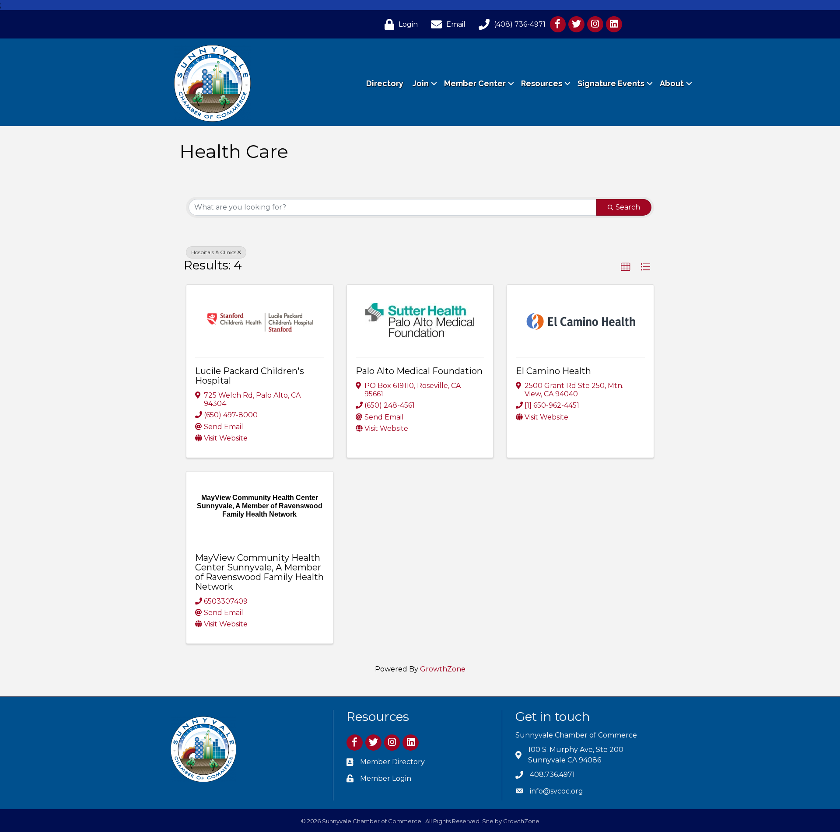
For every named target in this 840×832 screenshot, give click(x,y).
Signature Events (611, 83)
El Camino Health (553, 371)
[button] (625, 267)
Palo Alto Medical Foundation (419, 371)
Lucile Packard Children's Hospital (249, 376)
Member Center (475, 83)
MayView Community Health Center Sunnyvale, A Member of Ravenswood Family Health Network (259, 572)
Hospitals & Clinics (213, 252)
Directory (384, 83)
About (672, 83)
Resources (541, 83)
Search (628, 207)
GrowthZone (443, 669)
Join (421, 83)
